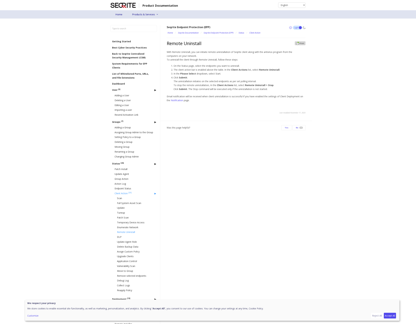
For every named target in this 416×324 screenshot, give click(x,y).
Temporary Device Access (130, 222)
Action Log (120, 183)
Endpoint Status (123, 188)
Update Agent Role (127, 241)
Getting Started (121, 41)
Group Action (121, 178)
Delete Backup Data (127, 246)
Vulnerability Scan (126, 266)
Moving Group (122, 146)
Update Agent (122, 174)
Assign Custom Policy (128, 251)
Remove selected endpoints (131, 275)
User (116, 90)
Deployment (121, 299)
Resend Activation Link (126, 114)
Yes (286, 127)
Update (121, 207)
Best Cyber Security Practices (129, 47)
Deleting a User (123, 100)
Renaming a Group (124, 151)
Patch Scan (123, 217)
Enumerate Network (127, 227)
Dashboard (118, 83)
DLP (119, 237)
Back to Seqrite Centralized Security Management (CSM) (129, 55)
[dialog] (212, 310)
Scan (119, 198)
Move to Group (125, 270)
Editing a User (122, 105)
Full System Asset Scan (129, 203)
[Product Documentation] (123, 5)
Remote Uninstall (126, 232)
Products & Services (143, 14)
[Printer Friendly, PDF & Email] (300, 43)
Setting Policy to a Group (128, 137)
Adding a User (122, 95)
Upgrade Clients (125, 256)
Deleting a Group (123, 141)
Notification (177, 100)
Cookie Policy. (256, 308)
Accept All (390, 315)
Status (118, 163)
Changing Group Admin (127, 156)
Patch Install (121, 169)
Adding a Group (123, 127)
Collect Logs (123, 285)
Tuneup (121, 212)
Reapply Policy (124, 290)
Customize (33, 315)
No (299, 127)
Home (118, 14)
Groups (117, 122)
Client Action (123, 193)
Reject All (377, 315)
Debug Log (123, 280)
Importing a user (123, 110)
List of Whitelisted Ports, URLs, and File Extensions (130, 75)
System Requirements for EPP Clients (129, 65)
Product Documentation (160, 5)
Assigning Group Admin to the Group (134, 132)
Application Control (127, 261)
